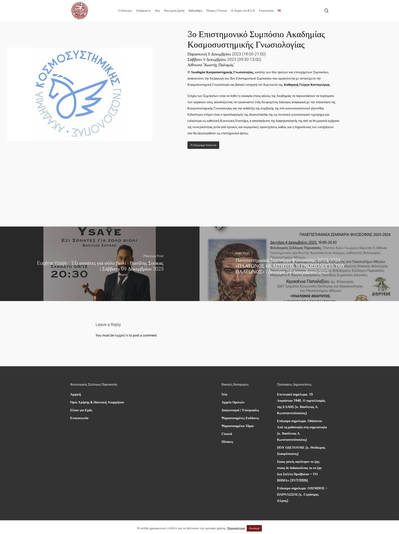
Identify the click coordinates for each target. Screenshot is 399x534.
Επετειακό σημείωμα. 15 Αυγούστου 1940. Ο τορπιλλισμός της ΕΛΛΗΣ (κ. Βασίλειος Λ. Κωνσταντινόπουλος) (301, 403)
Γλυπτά (227, 434)
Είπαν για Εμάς (81, 410)
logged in (121, 335)
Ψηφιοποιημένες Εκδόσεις (240, 418)
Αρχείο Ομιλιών (233, 402)
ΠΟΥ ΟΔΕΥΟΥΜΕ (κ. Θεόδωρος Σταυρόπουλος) (301, 451)
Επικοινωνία (79, 418)
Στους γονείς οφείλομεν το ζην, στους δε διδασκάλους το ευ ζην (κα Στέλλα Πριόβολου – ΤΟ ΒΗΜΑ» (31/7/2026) (299, 471)
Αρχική (75, 394)
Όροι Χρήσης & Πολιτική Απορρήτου (97, 402)
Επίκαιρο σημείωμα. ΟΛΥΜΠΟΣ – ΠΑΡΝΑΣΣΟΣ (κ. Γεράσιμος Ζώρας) (302, 494)
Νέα (224, 394)
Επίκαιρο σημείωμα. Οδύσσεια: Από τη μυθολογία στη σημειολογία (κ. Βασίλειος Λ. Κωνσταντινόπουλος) (302, 430)
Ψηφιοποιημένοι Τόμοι (238, 426)
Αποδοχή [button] (254, 528)
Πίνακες (227, 442)
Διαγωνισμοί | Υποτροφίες (240, 410)
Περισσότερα (236, 528)
